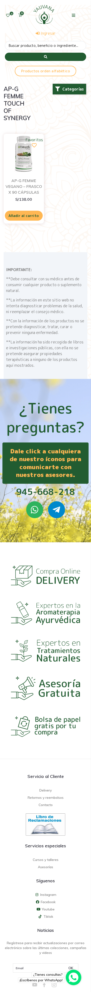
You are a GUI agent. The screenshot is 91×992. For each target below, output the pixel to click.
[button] (73, 15)
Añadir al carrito (23, 215)
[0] (8, 15)
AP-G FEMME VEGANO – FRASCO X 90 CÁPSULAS (24, 186)
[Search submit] (45, 57)
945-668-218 (45, 491)
